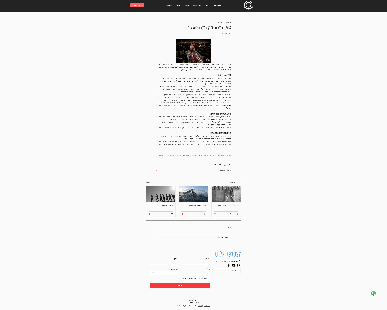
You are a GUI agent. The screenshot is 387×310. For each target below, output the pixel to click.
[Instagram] (239, 265)
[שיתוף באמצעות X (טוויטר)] (225, 165)
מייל (208, 269)
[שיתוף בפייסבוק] (230, 165)
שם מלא (207, 258)
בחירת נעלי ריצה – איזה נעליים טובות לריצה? (228, 206)
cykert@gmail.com (204, 306)
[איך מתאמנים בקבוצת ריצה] (160, 194)
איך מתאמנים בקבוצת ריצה (167, 206)
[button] (227, 261)
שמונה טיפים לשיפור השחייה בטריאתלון (197, 206)
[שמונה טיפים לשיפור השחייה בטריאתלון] (193, 194)
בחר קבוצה (174, 269)
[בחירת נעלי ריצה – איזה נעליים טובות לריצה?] (226, 194)
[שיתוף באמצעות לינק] (215, 165)
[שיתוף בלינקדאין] (220, 165)
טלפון (175, 258)
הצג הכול (148, 182)
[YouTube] (234, 265)
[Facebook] (229, 265)
